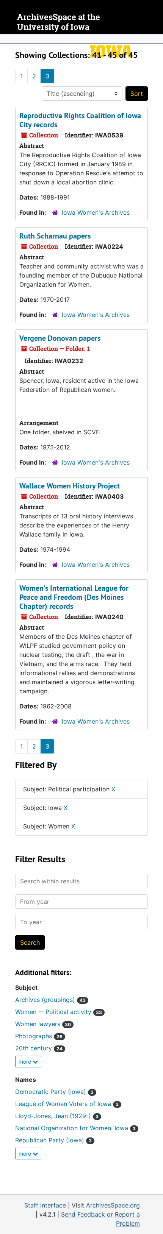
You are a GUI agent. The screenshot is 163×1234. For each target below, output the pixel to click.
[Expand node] (155, 39)
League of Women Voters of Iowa (67, 1104)
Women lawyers (43, 1024)
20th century (39, 1048)
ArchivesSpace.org (113, 1205)
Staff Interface (45, 1205)
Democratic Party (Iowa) (54, 1091)
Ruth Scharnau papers (55, 236)
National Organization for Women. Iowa (75, 1128)
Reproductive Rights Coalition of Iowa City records (80, 120)
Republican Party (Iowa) (53, 1140)
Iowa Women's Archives (96, 212)
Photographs (39, 1036)
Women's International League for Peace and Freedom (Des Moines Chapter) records (74, 597)
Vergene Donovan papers (59, 338)
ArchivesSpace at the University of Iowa (58, 22)
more (26, 1061)
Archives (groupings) (50, 999)
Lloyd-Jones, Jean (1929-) (57, 1116)
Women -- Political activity (58, 1012)
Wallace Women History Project (69, 486)
